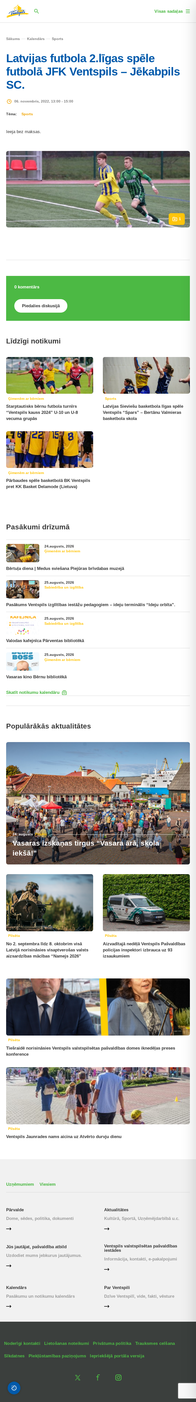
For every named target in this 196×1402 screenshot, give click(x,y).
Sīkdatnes (14, 1356)
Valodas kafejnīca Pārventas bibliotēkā (45, 640)
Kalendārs (16, 1287)
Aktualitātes (116, 1210)
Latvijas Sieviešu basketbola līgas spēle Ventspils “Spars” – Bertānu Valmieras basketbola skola (143, 412)
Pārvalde (15, 1210)
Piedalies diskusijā (41, 305)
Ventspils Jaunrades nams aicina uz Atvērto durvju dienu (63, 1136)
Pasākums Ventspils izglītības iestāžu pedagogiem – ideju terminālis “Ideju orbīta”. (90, 604)
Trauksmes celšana (155, 1343)
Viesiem (48, 1184)
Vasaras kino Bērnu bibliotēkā (36, 676)
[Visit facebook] (98, 1377)
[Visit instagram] (118, 1377)
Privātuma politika (112, 1343)
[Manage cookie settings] (14, 1388)
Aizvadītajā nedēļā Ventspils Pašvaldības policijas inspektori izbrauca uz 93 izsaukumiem (144, 950)
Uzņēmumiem (20, 1184)
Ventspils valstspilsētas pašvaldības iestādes (140, 1248)
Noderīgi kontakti (22, 1343)
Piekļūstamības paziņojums (57, 1356)
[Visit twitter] (77, 1377)
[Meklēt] (36, 11)
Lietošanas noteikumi (66, 1343)
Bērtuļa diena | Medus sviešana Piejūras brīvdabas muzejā (65, 568)
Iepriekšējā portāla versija (117, 1356)
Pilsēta (41, 834)
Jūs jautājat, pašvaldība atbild (36, 1247)
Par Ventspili (117, 1287)
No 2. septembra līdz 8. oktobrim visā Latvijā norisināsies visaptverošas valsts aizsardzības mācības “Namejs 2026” (47, 950)
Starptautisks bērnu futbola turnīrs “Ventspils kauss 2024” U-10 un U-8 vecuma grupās (42, 412)
